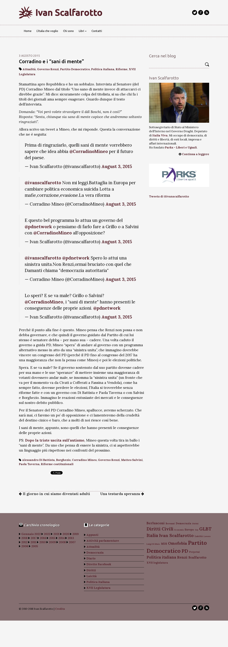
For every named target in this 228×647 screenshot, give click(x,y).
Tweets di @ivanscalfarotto (169, 196)
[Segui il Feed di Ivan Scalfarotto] (206, 12)
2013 (71, 538)
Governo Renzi (48, 69)
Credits (60, 608)
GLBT (205, 529)
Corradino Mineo (84, 460)
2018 (24, 538)
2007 (72, 542)
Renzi (182, 557)
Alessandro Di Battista (38, 460)
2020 (66, 534)
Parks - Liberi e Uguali (181, 147)
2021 (56, 534)
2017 (34, 538)
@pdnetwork (38, 226)
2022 (47, 534)
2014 (61, 538)
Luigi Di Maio (153, 544)
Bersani (170, 523)
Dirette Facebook (98, 564)
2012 (24, 542)
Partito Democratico (75, 69)
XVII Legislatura (98, 588)
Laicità (91, 576)
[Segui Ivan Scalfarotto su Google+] (200, 12)
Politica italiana (102, 69)
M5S (164, 544)
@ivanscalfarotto (43, 182)
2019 (75, 534)
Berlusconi (156, 523)
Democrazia (95, 552)
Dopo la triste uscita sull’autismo (54, 440)
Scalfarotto (197, 557)
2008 (62, 542)
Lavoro (207, 536)
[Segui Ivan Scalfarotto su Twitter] (194, 12)
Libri (82, 30)
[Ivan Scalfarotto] (179, 103)
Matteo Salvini (132, 460)
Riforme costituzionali (57, 464)
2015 (52, 538)
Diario (90, 558)
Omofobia (177, 543)
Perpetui (194, 551)
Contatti (96, 30)
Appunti (92, 535)
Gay (196, 530)
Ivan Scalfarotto (69, 12)
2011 (33, 542)
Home (28, 30)
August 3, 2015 (116, 166)
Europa (189, 529)
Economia (179, 530)
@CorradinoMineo (88, 151)
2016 (43, 538)
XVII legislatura (157, 562)
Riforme (122, 69)
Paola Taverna (29, 464)
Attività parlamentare (102, 541)
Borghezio (63, 460)
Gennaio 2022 (31, 534)
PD (185, 551)
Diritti (91, 570)
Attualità (29, 69)
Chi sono (68, 30)
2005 (34, 546)
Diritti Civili (160, 529)
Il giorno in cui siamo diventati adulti (56, 494)
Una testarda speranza (120, 494)
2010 (42, 542)
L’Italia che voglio (47, 30)
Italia (152, 535)
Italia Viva (160, 135)
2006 (24, 546)
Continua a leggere (195, 154)
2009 (52, 542)
